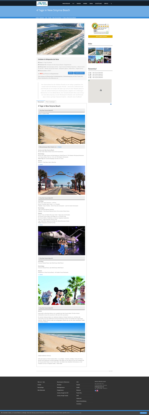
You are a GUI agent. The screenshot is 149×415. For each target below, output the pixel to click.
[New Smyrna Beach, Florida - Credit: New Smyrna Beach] (99, 54)
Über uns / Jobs (41, 382)
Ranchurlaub (66, 3)
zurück (37, 17)
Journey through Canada (62, 395)
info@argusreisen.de (99, 386)
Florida (49, 17)
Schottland (98, 3)
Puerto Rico (79, 392)
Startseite (42, 17)
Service (106, 3)
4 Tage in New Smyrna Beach (69, 17)
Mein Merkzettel (41, 390)
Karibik (85, 3)
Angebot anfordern (79, 72)
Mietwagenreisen (61, 387)
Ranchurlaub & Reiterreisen (63, 382)
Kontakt (39, 384)
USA (73, 3)
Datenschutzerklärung (81, 401)
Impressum (78, 398)
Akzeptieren (143, 412)
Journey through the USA (62, 392)
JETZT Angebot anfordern (101, 36)
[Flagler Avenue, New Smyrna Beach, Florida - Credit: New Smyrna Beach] (107, 54)
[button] (101, 90)
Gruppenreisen (60, 390)
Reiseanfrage (41, 387)
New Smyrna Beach (56, 17)
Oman (91, 3)
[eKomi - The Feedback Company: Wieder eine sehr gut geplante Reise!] (100, 33)
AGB (77, 395)
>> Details (59, 147)
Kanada (79, 3)
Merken (70, 72)
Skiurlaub (59, 384)
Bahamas (78, 390)
